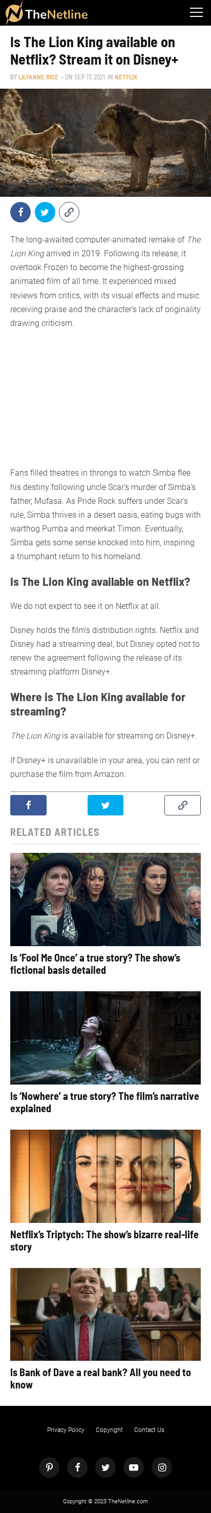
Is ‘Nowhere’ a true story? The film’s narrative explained (104, 1102)
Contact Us (149, 1430)
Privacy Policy (66, 1430)
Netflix (126, 77)
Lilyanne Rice (38, 77)
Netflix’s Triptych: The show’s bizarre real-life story (104, 1240)
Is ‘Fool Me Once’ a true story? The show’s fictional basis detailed (95, 963)
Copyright (109, 1430)
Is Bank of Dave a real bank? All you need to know (100, 1378)
